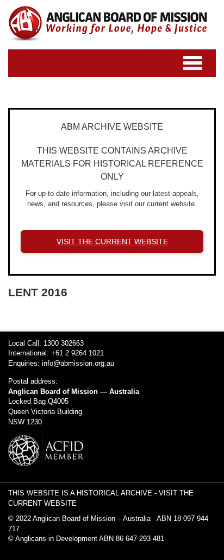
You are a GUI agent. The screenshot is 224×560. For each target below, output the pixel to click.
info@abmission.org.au (78, 363)
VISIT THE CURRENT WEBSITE (112, 241)
